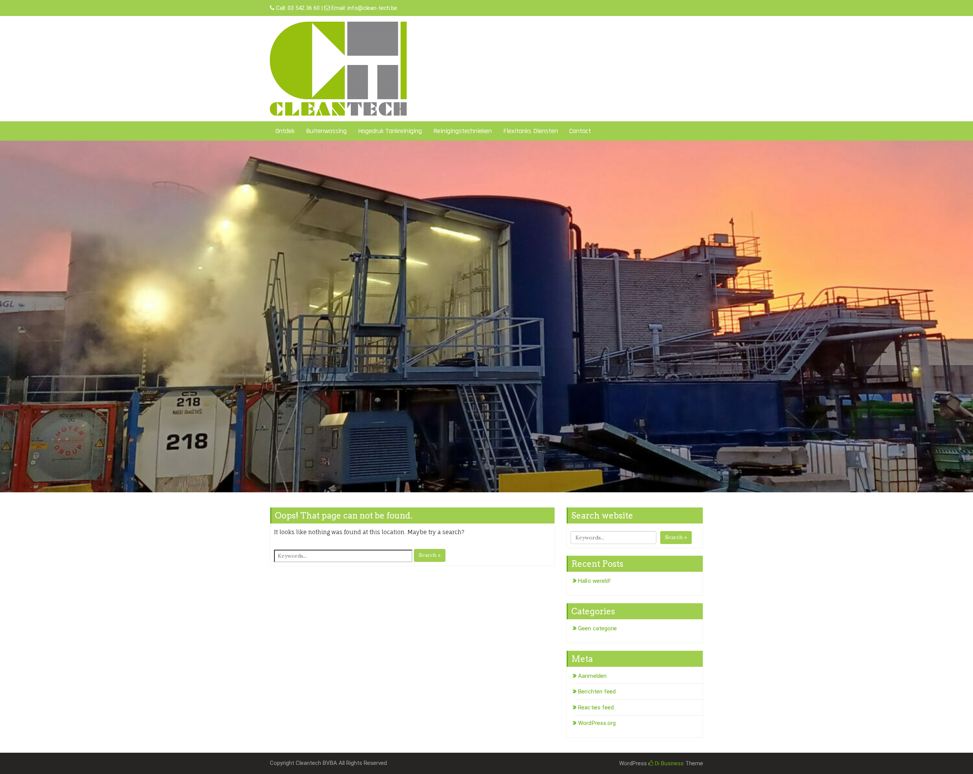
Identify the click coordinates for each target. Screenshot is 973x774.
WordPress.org (597, 723)
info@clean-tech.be (372, 8)
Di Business (668, 763)
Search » (430, 555)
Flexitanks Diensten (530, 131)
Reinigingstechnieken (462, 131)
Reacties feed (596, 707)
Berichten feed (597, 691)
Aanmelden (592, 675)
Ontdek (285, 131)
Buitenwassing (326, 131)
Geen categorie (597, 628)
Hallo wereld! (594, 580)
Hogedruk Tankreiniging (390, 131)
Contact (580, 131)
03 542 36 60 (304, 8)
